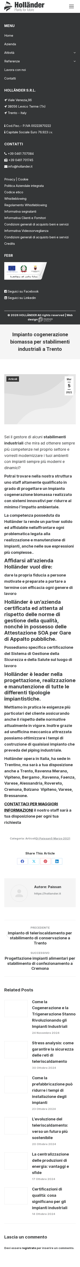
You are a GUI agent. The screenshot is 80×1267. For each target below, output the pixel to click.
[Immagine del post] (16, 1008)
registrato (29, 1248)
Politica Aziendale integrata (24, 186)
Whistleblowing (15, 199)
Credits (9, 244)
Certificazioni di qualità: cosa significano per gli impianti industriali (49, 1198)
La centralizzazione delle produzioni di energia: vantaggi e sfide (50, 1163)
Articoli (12, 379)
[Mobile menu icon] (71, 6)
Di (43, 838)
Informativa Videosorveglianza (26, 231)
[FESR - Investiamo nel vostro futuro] (25, 278)
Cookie (23, 179)
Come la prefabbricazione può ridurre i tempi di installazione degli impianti (52, 1090)
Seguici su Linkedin (22, 298)
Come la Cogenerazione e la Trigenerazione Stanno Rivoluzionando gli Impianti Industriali (54, 1014)
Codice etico (13, 192)
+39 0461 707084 (20, 154)
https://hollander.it (47, 893)
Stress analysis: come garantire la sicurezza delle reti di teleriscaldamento (53, 1052)
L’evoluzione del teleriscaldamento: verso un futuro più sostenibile (50, 1128)
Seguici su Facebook (23, 291)
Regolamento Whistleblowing (25, 205)
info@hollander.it (19, 166)
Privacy (9, 179)
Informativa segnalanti (20, 211)
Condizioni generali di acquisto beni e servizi (36, 224)
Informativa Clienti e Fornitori (25, 218)
